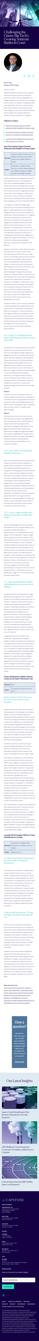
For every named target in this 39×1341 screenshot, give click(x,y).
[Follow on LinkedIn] (3, 1295)
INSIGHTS (5, 1304)
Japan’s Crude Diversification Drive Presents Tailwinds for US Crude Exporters (15, 1115)
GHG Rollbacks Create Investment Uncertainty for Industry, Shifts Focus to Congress (17, 1149)
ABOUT (4, 1301)
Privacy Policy (19, 1306)
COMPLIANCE (31, 1304)
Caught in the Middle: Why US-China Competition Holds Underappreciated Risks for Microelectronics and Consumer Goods (19, 1000)
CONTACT (12, 1304)
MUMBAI (4, 1259)
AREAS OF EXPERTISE (14, 1301)
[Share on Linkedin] (29, 76)
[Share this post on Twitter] (33, 76)
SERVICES (27, 1301)
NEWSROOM (21, 1304)
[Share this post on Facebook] (24, 76)
